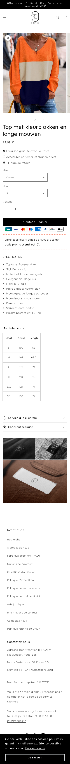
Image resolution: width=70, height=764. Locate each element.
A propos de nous (18, 547)
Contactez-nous (17, 620)
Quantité (7, 201)
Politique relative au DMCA (23, 628)
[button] (4, 17)
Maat (6, 186)
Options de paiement (20, 564)
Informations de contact (22, 612)
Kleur (6, 170)
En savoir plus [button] (35, 748)
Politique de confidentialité (23, 596)
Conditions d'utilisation (21, 572)
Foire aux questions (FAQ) (23, 555)
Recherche (13, 539)
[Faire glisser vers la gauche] (27, 119)
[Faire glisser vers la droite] (43, 119)
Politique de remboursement (25, 588)
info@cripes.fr (16, 721)
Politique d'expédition (20, 580)
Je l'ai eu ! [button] (35, 757)
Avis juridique (15, 604)
